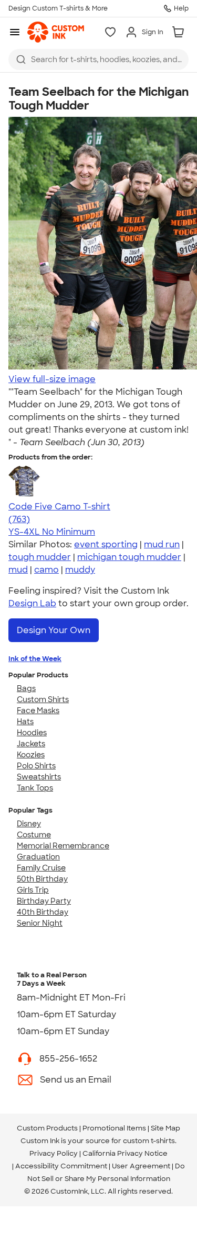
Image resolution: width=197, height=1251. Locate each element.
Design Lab (32, 603)
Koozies (31, 754)
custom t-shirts (149, 1140)
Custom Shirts (43, 699)
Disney (29, 823)
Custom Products (47, 1128)
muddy (80, 569)
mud (18, 569)
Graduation (38, 857)
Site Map (165, 1128)
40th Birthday (42, 912)
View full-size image (52, 379)
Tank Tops (35, 788)
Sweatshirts (39, 777)
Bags (26, 688)
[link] (55, 32)
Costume (34, 834)
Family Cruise (41, 868)
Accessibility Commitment (61, 1166)
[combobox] (98, 59)
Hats (25, 721)
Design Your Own (53, 630)
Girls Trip (33, 890)
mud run (162, 544)
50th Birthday (42, 879)
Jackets (31, 743)
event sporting (106, 544)
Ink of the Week (34, 658)
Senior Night (40, 923)
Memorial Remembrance (63, 845)
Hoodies (32, 732)
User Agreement (141, 1166)
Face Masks (38, 710)
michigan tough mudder (129, 557)
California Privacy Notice (125, 1153)
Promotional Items (114, 1128)
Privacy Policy (53, 1153)
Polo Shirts (36, 765)
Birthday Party (44, 901)
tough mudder (39, 557)
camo (46, 569)
